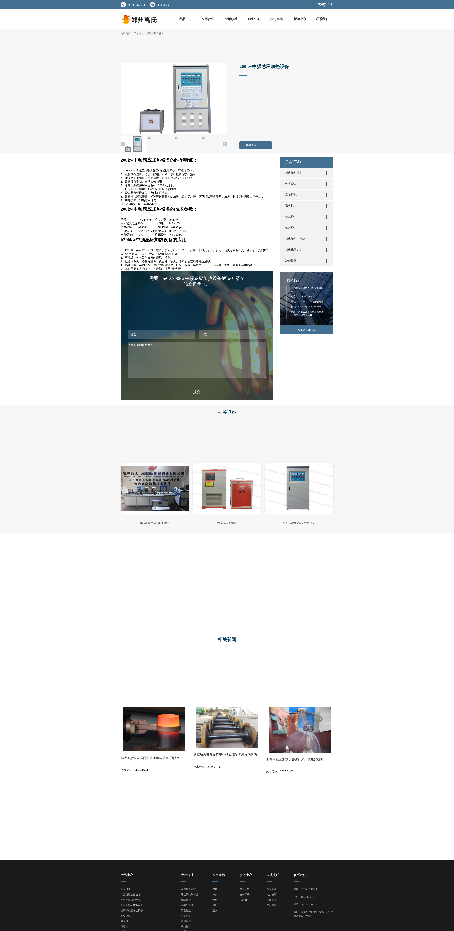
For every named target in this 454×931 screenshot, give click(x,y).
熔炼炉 (289, 216)
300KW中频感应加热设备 (299, 523)
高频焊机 (291, 194)
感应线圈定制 (293, 249)
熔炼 (214, 900)
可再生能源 (187, 905)
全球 (330, 4)
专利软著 (271, 905)
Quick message (306, 329)
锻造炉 (289, 227)
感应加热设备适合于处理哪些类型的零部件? (152, 758)
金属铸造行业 (188, 889)
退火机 (289, 205)
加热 (214, 889)
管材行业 (186, 900)
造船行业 (186, 921)
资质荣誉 (271, 900)
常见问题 (245, 889)
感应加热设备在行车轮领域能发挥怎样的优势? (226, 754)
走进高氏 (277, 19)
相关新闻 (227, 639)
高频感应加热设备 (130, 900)
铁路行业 (186, 926)
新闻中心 (300, 19)
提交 (196, 392)
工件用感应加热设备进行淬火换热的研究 (294, 759)
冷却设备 (291, 260)
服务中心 (254, 19)
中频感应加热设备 (130, 894)
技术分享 (126, 770)
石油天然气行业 (189, 894)
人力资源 (271, 894)
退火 (214, 910)
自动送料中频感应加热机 (154, 523)
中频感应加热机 (227, 523)
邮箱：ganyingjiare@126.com (306, 306)
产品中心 (185, 19)
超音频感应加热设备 (132, 905)
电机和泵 (186, 916)
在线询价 (253, 145)
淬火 (214, 894)
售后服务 (245, 900)
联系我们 (322, 19)
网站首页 (126, 33)
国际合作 (271, 889)
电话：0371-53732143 (302, 296)
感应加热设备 (153, 33)
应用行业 (208, 19)
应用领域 (231, 19)
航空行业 (186, 910)
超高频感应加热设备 (132, 910)
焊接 (214, 905)
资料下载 (245, 894)
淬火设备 (291, 183)
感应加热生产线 (295, 238)
